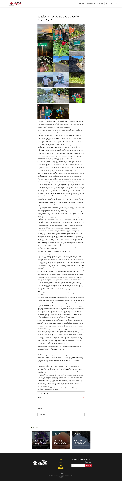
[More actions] (84, 13)
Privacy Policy (61, 477)
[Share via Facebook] (38, 393)
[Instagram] (118, 3)
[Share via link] (47, 393)
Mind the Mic (71, 475)
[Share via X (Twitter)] (41, 393)
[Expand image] (45, 32)
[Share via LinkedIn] (44, 393)
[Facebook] (116, 3)
